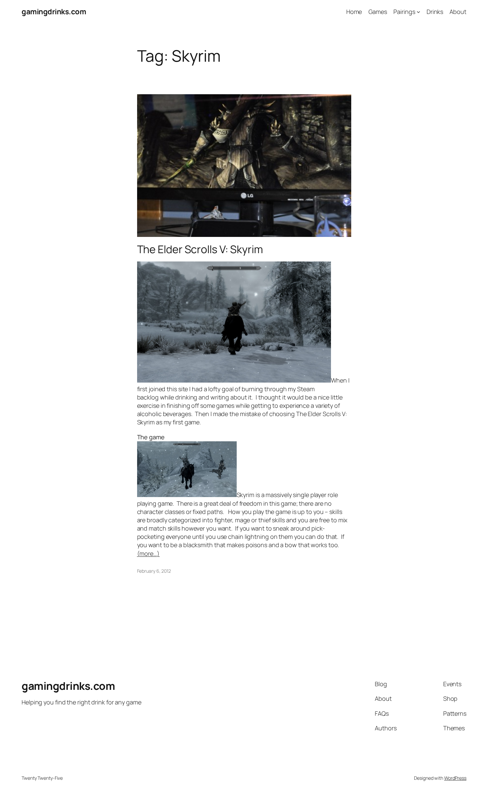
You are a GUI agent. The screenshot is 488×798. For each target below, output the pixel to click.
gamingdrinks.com (54, 12)
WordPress (455, 778)
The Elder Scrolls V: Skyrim (200, 249)
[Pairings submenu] (418, 12)
